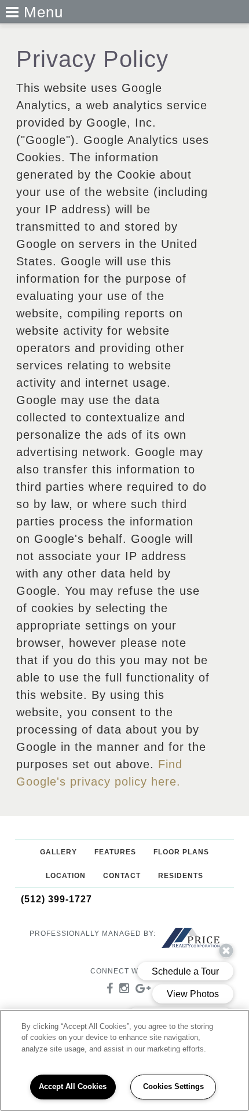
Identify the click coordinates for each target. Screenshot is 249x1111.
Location (66, 876)
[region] (124, 1060)
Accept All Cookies (73, 1086)
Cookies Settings (173, 1086)
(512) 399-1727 (56, 899)
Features (115, 852)
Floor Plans (181, 852)
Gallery (58, 852)
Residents (180, 876)
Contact (122, 876)
